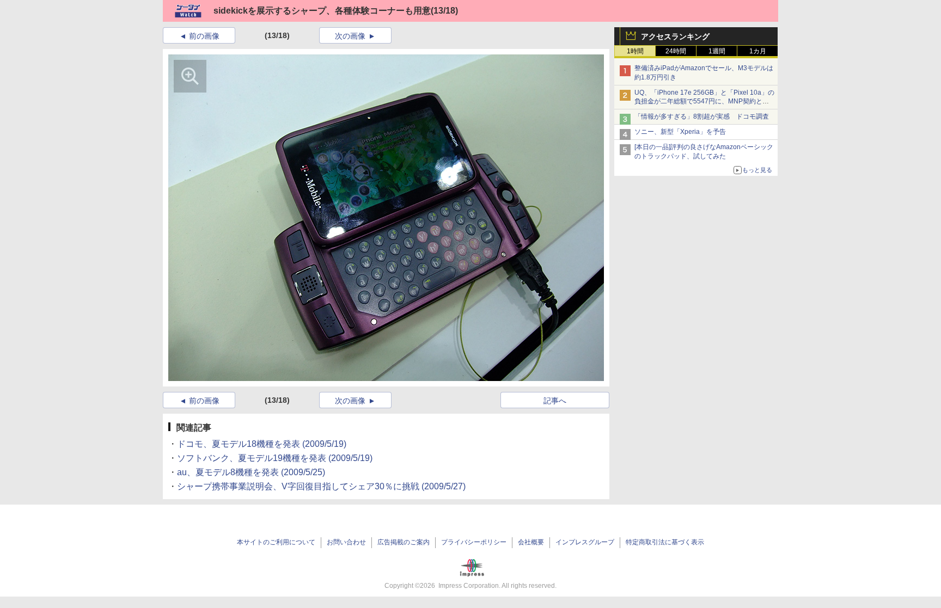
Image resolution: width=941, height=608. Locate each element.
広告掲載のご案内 (403, 542)
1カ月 (757, 51)
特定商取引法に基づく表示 (665, 542)
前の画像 (204, 36)
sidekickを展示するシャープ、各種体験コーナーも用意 (322, 10)
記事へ (554, 400)
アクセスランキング (675, 36)
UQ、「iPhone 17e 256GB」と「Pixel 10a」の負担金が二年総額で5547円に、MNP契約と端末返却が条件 (704, 102)
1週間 (716, 51)
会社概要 (531, 542)
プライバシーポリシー (473, 542)
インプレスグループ (584, 542)
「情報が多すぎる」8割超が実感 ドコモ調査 (701, 116)
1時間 (635, 51)
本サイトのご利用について (276, 542)
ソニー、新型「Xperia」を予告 (680, 132)
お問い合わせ (346, 542)
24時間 (675, 51)
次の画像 (350, 36)
